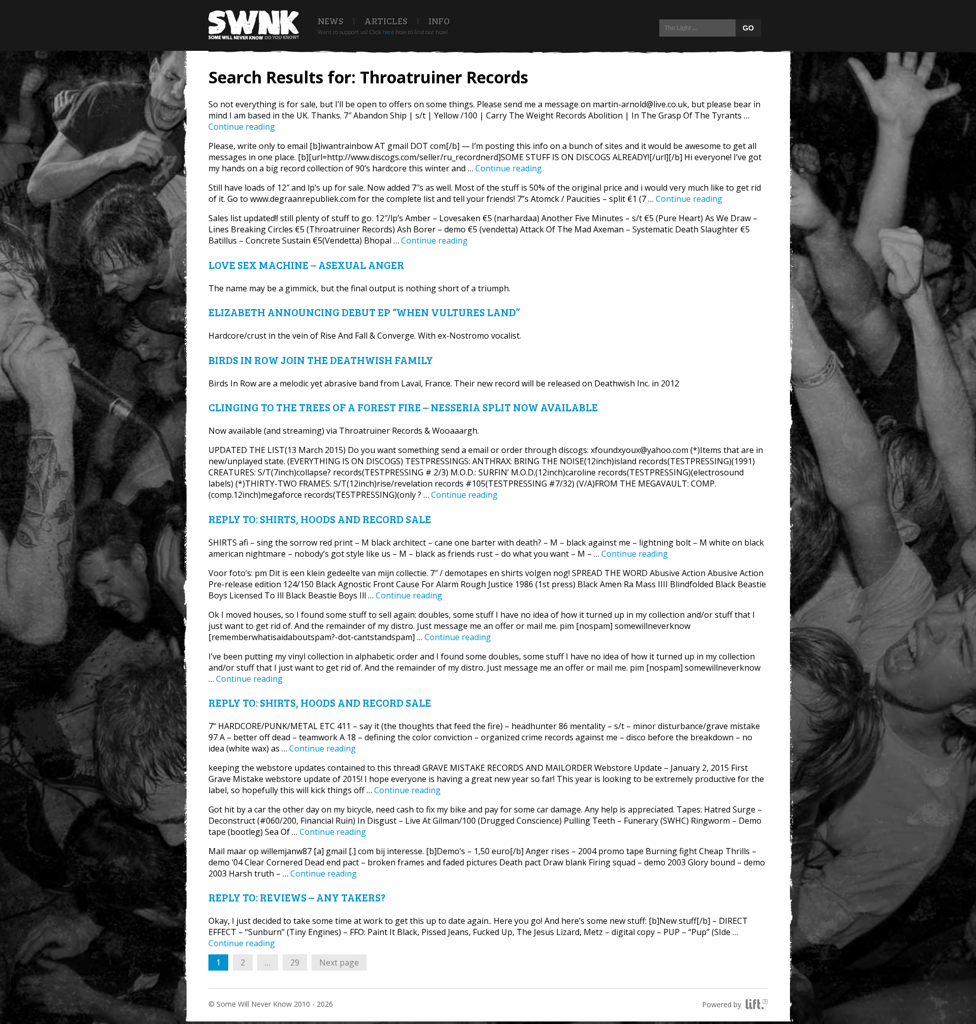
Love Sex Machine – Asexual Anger (306, 264)
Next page (339, 962)
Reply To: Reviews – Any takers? (296, 897)
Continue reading (241, 126)
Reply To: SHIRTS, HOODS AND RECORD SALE (319, 518)
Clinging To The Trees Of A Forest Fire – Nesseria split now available (403, 407)
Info (439, 21)
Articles (386, 21)
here (388, 32)
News (331, 21)
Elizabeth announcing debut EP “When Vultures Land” (364, 312)
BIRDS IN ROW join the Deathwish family (320, 359)
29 (298, 962)
